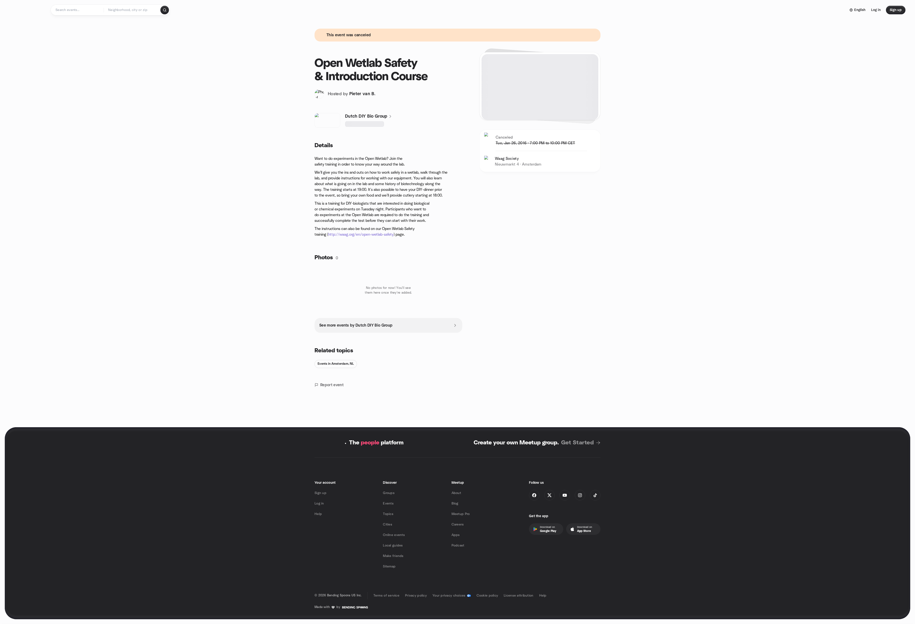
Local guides (393, 545)
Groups (389, 493)
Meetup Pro (461, 514)
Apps (456, 535)
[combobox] (132, 10)
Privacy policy (416, 595)
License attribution (518, 595)
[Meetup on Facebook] (534, 495)
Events (388, 503)
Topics (388, 514)
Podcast (458, 545)
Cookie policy (487, 595)
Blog (455, 503)
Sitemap (389, 566)
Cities (387, 524)
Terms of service (386, 595)
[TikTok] (595, 495)
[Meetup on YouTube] (564, 495)
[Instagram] (580, 495)
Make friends (393, 556)
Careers (458, 524)
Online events (394, 535)
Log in (319, 503)
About (456, 493)
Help (318, 514)
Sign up (320, 493)
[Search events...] (164, 10)
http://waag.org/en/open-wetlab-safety (361, 234)
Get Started (577, 443)
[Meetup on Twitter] (549, 495)
